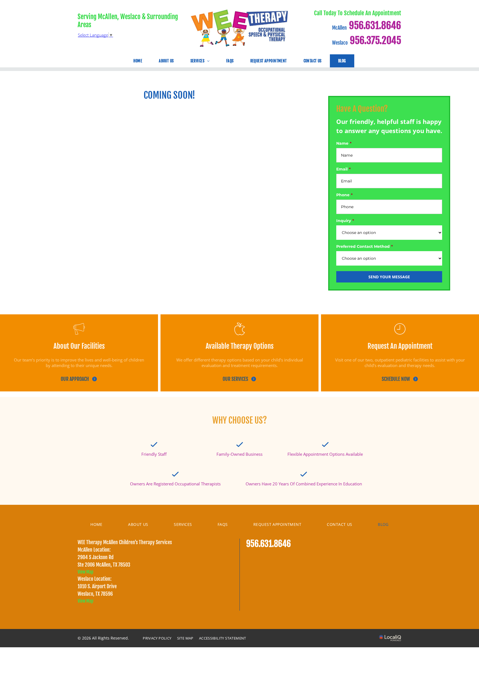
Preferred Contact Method (363, 246)
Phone (343, 194)
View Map (85, 572)
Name (342, 143)
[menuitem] (138, 63)
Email (342, 169)
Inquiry (343, 220)
